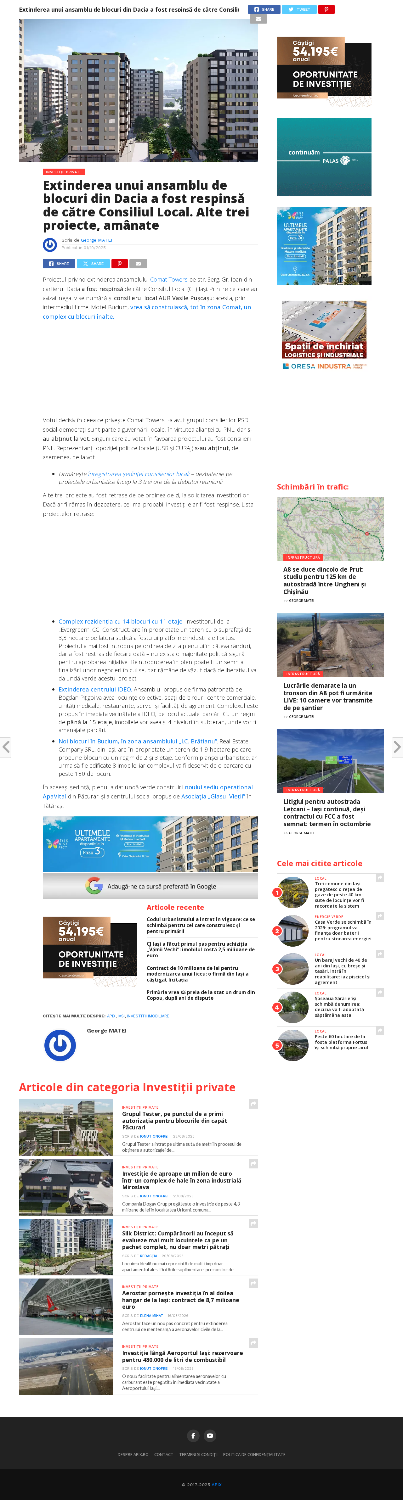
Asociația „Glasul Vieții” (213, 796)
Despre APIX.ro (133, 1454)
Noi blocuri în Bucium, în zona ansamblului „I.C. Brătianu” (138, 741)
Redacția (148, 1256)
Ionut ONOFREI (154, 1136)
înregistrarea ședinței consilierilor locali (138, 474)
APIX (217, 1484)
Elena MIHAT (151, 1316)
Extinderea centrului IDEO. (96, 689)
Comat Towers (169, 279)
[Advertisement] (150, 371)
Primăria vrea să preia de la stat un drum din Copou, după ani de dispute (201, 995)
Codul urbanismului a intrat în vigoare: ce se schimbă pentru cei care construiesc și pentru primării (201, 925)
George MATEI (96, 240)
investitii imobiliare (148, 1016)
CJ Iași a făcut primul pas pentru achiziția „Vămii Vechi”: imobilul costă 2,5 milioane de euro (201, 950)
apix (111, 1016)
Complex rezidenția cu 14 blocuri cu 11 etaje (121, 621)
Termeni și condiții (198, 1454)
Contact (163, 1454)
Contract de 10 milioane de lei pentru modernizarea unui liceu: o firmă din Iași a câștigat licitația (197, 974)
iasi (121, 1016)
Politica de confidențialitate (254, 1454)
